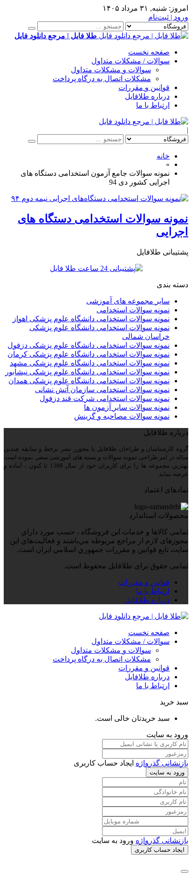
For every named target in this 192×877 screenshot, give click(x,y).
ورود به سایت (167, 772)
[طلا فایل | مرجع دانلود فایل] (143, 121)
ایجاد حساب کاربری (160, 849)
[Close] (184, 871)
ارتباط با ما (153, 105)
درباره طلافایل (147, 96)
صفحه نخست (149, 52)
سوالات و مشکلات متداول (111, 70)
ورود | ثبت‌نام (168, 17)
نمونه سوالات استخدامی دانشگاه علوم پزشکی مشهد (90, 363)
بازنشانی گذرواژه (162, 763)
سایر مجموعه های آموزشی (128, 301)
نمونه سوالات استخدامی (133, 310)
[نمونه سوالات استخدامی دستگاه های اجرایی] (99, 198)
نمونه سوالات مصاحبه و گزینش (122, 416)
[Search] (31, 28)
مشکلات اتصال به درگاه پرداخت (102, 79)
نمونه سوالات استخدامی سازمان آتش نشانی (102, 390)
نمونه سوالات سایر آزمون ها (127, 407)
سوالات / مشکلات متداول (130, 61)
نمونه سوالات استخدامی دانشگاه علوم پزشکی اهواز (91, 319)
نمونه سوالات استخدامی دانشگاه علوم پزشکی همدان (89, 381)
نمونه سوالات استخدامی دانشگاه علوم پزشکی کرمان (88, 354)
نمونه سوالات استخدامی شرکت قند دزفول (105, 398)
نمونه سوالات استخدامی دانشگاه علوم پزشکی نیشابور (87, 372)
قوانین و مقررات (144, 87)
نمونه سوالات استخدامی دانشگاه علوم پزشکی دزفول (88, 345)
